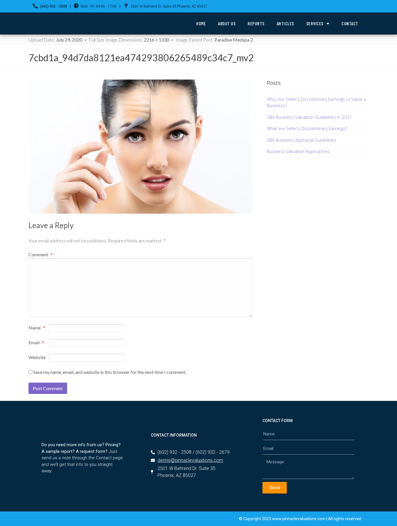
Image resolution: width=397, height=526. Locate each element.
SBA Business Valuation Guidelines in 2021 (309, 117)
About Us (226, 23)
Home (201, 23)
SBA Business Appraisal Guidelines (301, 140)
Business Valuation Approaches (298, 151)
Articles (285, 23)
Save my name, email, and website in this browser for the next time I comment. (109, 372)
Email (36, 343)
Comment (40, 254)
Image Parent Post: (214, 39)
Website (37, 357)
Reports (256, 23)
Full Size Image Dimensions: (129, 39)
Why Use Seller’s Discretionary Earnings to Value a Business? (316, 102)
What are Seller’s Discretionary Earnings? (307, 128)
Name (36, 328)
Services (314, 23)
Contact (349, 23)
